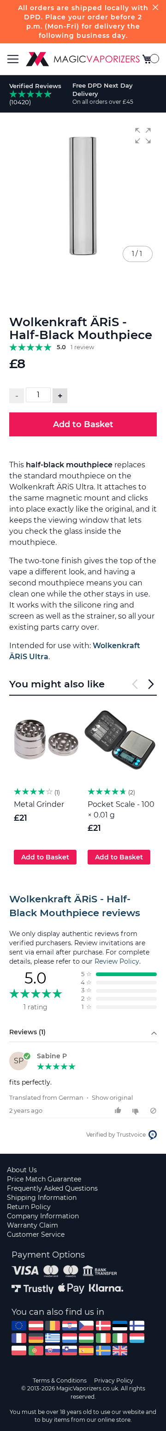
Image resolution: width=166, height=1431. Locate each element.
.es (86, 1350)
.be (52, 1325)
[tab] (83, 906)
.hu (86, 1338)
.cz (86, 1325)
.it (120, 1338)
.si (69, 1350)
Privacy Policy (113, 1380)
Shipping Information (42, 1197)
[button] (143, 135)
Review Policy (117, 961)
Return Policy (29, 1207)
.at (36, 1325)
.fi (137, 1325)
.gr (52, 1338)
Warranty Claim (32, 1225)
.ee (120, 1325)
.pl (19, 1350)
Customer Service (36, 1234)
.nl (69, 1338)
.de (36, 1338)
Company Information (43, 1216)
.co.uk (120, 1350)
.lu (137, 1338)
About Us (22, 1170)
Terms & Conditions (60, 1380)
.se (103, 1350)
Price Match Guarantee (44, 1179)
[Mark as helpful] (119, 1110)
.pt (36, 1350)
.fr (19, 1338)
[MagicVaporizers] (83, 59)
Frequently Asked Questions (52, 1188)
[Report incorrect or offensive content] (153, 1110)
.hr (69, 1325)
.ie (103, 1338)
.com (19, 1325)
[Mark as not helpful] (136, 1110)
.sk (52, 1350)
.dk (103, 1325)
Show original (112, 1097)
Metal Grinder (39, 804)
